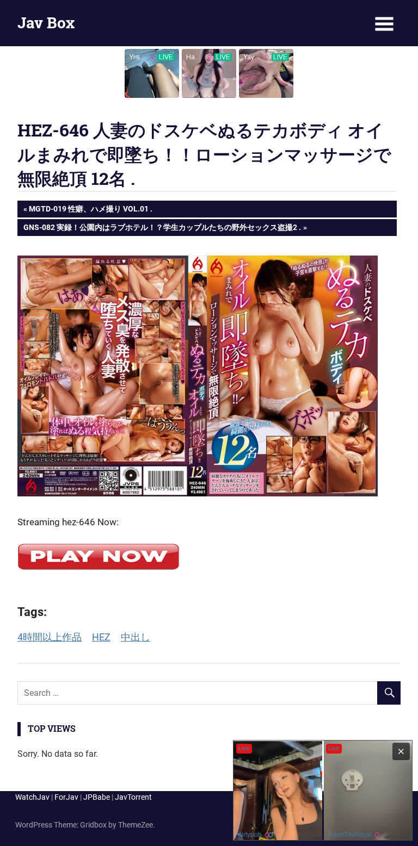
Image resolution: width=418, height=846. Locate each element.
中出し (135, 637)
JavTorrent (133, 797)
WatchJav (32, 797)
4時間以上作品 (49, 637)
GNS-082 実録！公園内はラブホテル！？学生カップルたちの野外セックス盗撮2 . (162, 229)
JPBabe (96, 797)
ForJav (66, 797)
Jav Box (46, 23)
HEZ (101, 637)
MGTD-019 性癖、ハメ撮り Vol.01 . (90, 210)
